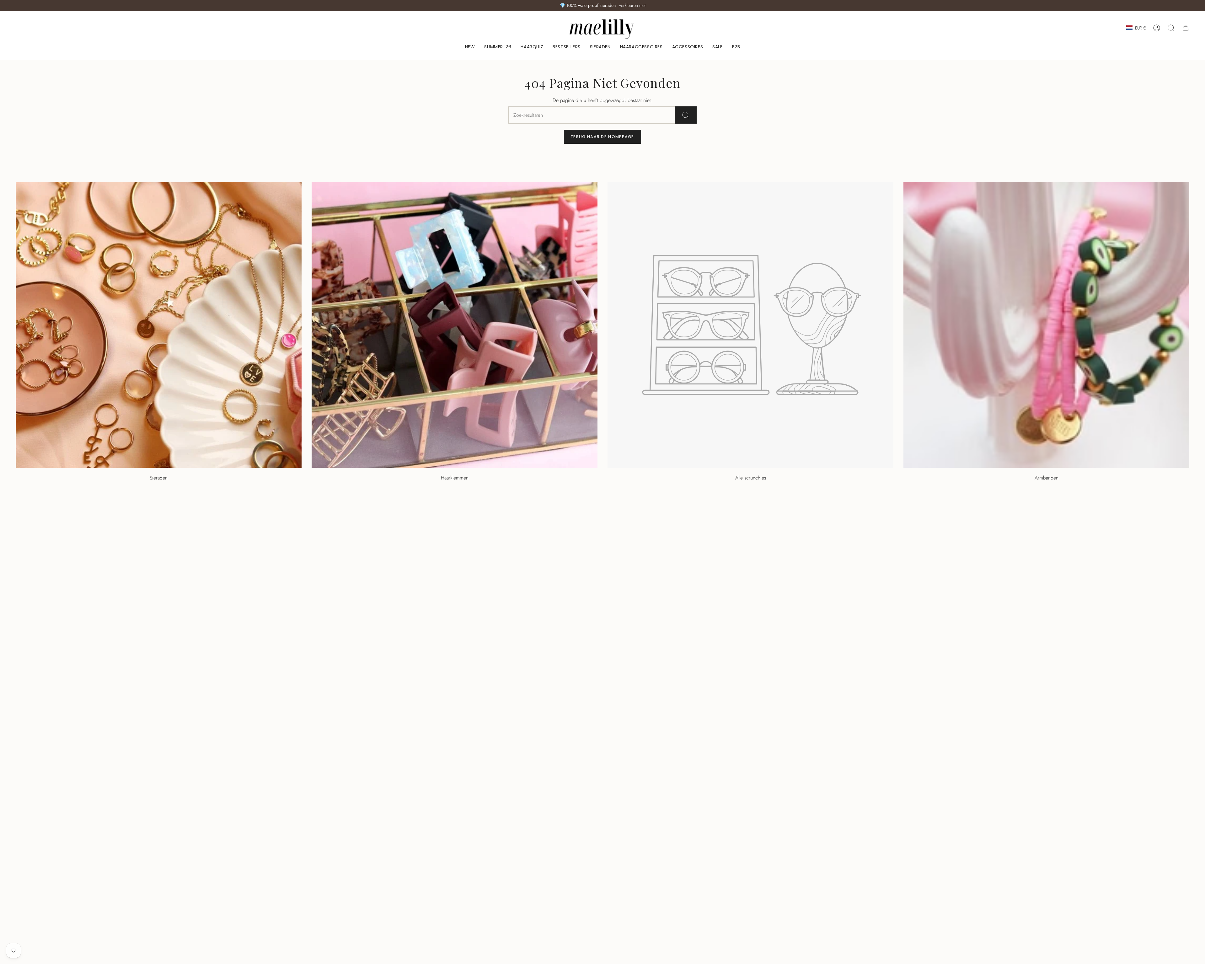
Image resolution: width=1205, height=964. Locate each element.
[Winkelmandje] (1185, 28)
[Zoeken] (686, 115)
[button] (600, 47)
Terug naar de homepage (602, 137)
